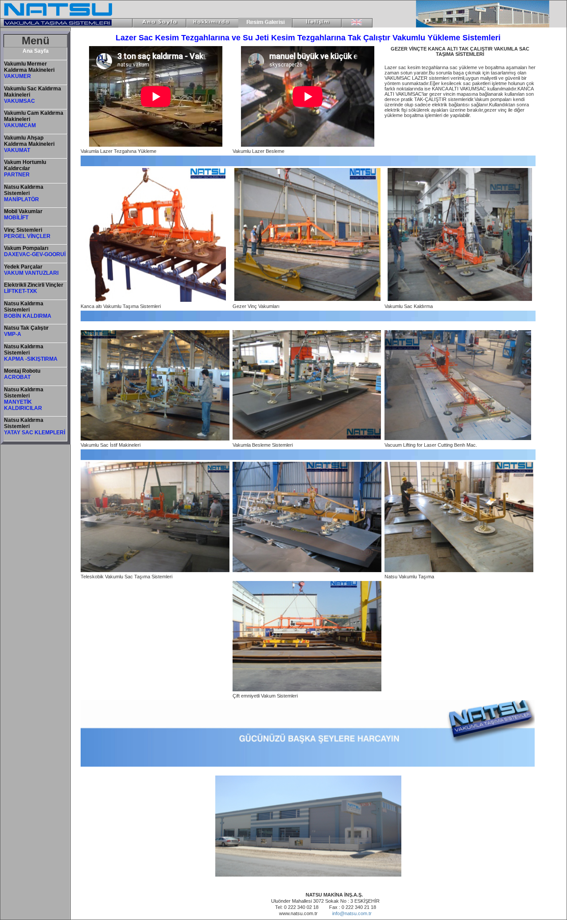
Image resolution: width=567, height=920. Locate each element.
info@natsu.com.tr (352, 913)
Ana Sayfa (36, 51)
